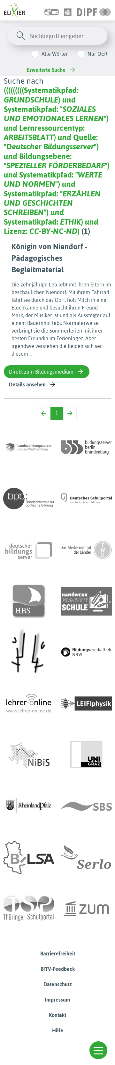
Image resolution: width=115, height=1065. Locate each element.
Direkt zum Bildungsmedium (41, 372)
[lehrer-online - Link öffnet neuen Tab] (28, 703)
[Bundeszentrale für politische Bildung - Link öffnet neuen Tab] (28, 498)
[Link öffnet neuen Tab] (94, 10)
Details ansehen (27, 384)
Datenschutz (57, 984)
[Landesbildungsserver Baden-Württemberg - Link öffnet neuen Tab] (28, 447)
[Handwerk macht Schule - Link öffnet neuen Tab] (86, 601)
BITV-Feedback (58, 969)
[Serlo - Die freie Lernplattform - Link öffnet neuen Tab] (86, 857)
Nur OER (97, 54)
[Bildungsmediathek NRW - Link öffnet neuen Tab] (86, 652)
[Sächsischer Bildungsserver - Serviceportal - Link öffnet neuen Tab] (86, 806)
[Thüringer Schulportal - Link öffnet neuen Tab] (28, 908)
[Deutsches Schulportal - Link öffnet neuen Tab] (86, 498)
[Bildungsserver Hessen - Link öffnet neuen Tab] (28, 652)
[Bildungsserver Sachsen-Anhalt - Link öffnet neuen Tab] (28, 857)
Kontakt (57, 1015)
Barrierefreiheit (57, 953)
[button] (98, 1050)
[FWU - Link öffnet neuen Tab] (86, 549)
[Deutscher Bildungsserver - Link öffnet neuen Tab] (28, 549)
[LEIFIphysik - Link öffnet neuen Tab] (86, 703)
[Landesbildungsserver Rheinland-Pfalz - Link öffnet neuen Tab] (28, 806)
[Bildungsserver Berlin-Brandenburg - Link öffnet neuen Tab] (86, 447)
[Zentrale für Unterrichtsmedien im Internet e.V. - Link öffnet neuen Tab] (86, 908)
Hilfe (57, 1030)
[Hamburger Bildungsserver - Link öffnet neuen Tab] (28, 601)
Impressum (57, 1000)
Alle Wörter (55, 54)
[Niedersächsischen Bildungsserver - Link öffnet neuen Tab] (28, 754)
